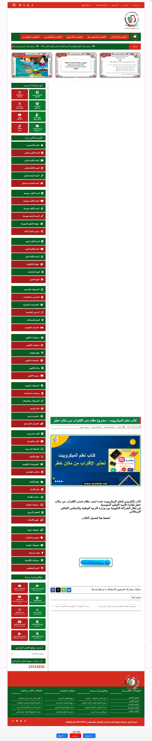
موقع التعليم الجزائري (65, 698)
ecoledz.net (70, 722)
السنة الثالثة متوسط (32, 208)
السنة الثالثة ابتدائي (32, 168)
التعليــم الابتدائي (119, 37)
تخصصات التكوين (32, 360)
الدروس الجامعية (33, 312)
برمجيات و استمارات (32, 393)
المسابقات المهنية (32, 386)
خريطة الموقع (86, 5)
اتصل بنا (125, 5)
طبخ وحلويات (34, 353)
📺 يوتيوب (75, 736)
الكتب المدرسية (33, 434)
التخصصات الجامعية (31, 305)
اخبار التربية (35, 408)
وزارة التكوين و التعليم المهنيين (95, 707)
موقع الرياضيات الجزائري (64, 703)
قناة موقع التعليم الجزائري (64, 707)
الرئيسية (119, 427)
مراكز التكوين (34, 368)
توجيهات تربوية (84, 427)
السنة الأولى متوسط (32, 193)
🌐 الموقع (62, 736)
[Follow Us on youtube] (21, 721)
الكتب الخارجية (33, 441)
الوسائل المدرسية (32, 449)
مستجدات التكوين (33, 338)
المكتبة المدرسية (97, 427)
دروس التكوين (34, 376)
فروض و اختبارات (32, 537)
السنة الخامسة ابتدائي (30, 183)
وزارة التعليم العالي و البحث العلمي (93, 703)
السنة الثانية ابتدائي (32, 160)
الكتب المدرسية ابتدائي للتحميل (29, 698)
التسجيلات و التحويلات (31, 401)
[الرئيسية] (134, 36)
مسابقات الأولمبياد (32, 560)
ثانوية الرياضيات (34, 272)
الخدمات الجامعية (32, 328)
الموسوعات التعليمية (31, 464)
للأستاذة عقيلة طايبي (95, 722)
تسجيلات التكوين (33, 345)
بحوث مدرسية (34, 553)
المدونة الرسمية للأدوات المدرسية (28, 707)
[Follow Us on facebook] (13, 721)
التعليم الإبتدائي (133, 698)
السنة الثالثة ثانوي (32, 257)
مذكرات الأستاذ (33, 497)
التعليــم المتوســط (97, 37)
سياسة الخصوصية (101, 5)
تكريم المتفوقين (33, 568)
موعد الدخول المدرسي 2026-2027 (120, 70)
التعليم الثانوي (134, 701)
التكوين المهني (134, 711)
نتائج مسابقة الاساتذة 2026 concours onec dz (76, 71)
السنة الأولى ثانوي (33, 241)
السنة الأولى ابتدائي (32, 153)
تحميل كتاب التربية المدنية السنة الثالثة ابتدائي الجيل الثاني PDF (37, 46)
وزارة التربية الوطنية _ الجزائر (95, 698)
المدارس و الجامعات (31, 297)
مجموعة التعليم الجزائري (64, 712)
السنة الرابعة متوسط (31, 216)
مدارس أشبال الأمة (32, 231)
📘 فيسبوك (89, 736)
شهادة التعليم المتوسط (30, 224)
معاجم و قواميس (33, 472)
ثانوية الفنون (35, 279)
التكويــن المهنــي (31, 37)
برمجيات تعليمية (32, 505)
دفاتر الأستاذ (35, 489)
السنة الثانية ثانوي (32, 249)
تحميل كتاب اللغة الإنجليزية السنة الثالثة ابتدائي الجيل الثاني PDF (93, 46)
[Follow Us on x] (25, 721)
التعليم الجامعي (133, 704)
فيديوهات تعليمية (33, 545)
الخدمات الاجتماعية (31, 424)
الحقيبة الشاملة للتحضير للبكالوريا (28, 703)
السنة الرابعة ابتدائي (32, 176)
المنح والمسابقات (33, 320)
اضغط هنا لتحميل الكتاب (96, 517)
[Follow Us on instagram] (17, 721)
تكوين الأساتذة (33, 520)
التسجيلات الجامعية (32, 289)
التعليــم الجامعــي (53, 37)
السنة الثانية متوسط (31, 201)
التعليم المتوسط (109, 427)
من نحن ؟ (136, 5)
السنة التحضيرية (33, 145)
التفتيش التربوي (34, 512)
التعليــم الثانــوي (75, 37)
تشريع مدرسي (33, 416)
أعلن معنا (115, 5)
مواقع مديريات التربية (98, 712)
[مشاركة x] (58, 590)
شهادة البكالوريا (33, 264)
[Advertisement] (96, 539)
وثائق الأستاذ (34, 482)
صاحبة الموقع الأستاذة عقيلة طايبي (28, 712)
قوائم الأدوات (34, 457)
